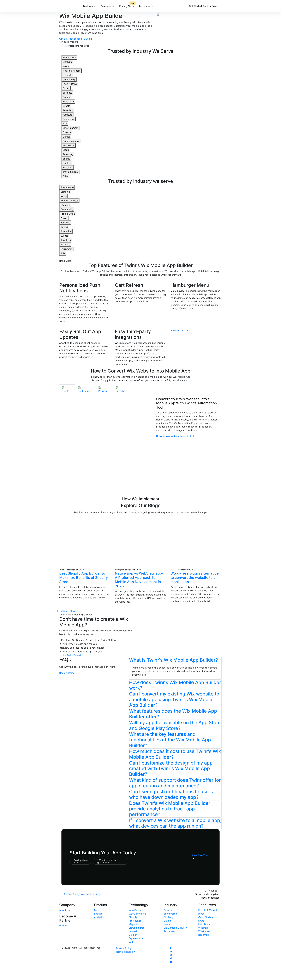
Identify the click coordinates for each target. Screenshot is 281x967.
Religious (68, 167)
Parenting (68, 154)
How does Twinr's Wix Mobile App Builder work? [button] (175, 685)
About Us (64, 910)
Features (88, 6)
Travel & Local (70, 171)
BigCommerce (136, 927)
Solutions (106, 6)
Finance (67, 132)
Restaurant (169, 931)
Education (68, 101)
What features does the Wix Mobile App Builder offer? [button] (173, 713)
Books (66, 88)
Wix (131, 941)
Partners (64, 925)
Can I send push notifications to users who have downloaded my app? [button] (171, 794)
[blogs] (84, 542)
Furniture (67, 114)
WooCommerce (137, 913)
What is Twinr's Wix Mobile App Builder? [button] (173, 660)
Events (66, 105)
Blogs (66, 149)
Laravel (133, 931)
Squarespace (136, 938)
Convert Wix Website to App (172, 436)
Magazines (68, 145)
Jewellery (68, 110)
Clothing (67, 61)
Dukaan (133, 934)
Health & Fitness (71, 70)
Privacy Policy (123, 948)
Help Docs (204, 924)
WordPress (135, 910)
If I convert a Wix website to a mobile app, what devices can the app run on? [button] (175, 823)
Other (66, 176)
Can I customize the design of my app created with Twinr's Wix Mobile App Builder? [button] (171, 768)
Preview (102, 391)
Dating (66, 97)
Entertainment (70, 127)
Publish (120, 391)
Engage (98, 913)
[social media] (170, 947)
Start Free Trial (199, 855)
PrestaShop (135, 920)
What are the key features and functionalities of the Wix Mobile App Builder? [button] (170, 739)
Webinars (203, 927)
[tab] (67, 389)
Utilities (67, 163)
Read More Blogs (66, 611)
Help (192, 436)
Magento (134, 924)
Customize (84, 391)
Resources (144, 6)
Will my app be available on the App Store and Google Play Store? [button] (175, 725)
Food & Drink (70, 83)
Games (66, 136)
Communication (71, 141)
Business (67, 92)
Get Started (195, 6)
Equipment (68, 119)
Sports (66, 158)
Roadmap (203, 934)
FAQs (201, 920)
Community (69, 79)
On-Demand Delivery (175, 927)
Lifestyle (67, 75)
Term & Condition (125, 951)
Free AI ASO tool (207, 910)
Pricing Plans (126, 5)
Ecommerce (69, 57)
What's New (204, 931)
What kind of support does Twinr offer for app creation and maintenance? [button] (175, 782)
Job (65, 123)
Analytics (99, 917)
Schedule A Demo (82, 38)
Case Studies (205, 917)
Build (97, 910)
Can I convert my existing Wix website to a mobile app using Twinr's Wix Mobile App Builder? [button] (174, 699)
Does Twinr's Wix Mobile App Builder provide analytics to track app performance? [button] (169, 808)
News (66, 66)
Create (65, 391)
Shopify (133, 917)
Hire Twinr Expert (71, 655)
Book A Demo (211, 6)
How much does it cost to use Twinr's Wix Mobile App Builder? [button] (175, 754)
